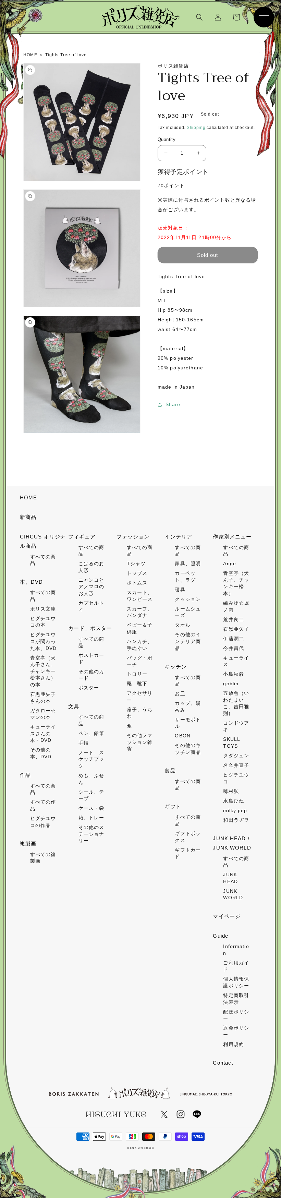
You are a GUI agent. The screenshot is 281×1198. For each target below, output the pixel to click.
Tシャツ (136, 563)
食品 (169, 770)
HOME (28, 497)
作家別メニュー (232, 536)
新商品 (28, 517)
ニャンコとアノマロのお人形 (91, 586)
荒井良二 (233, 619)
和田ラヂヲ (236, 820)
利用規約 (233, 1044)
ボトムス (137, 582)
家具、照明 (188, 563)
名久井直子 (236, 765)
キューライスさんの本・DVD (43, 733)
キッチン (175, 666)
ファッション (133, 536)
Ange (229, 563)
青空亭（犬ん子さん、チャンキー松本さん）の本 (43, 671)
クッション (188, 599)
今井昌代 (233, 648)
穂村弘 (231, 791)
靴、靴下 (137, 683)
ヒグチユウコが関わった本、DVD (43, 641)
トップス (137, 573)
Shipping (196, 127)
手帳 (83, 743)
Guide (220, 936)
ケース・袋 (91, 808)
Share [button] (173, 404)
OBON (182, 735)
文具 (73, 706)
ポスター (88, 687)
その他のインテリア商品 (188, 641)
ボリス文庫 (43, 609)
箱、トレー (91, 817)
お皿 (180, 693)
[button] (199, 17)
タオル (182, 625)
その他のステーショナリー (91, 834)
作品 (25, 775)
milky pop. (236, 810)
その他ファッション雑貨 (140, 742)
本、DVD (31, 582)
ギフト (172, 806)
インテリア (178, 536)
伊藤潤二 (233, 638)
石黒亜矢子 (236, 629)
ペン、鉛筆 (91, 733)
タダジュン (236, 755)
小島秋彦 (233, 674)
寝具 (180, 589)
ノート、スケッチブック (91, 759)
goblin (231, 683)
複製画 (28, 843)
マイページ (227, 916)
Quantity (166, 139)
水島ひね (233, 801)
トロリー (137, 674)
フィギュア (82, 536)
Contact (223, 1063)
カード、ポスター (90, 628)
